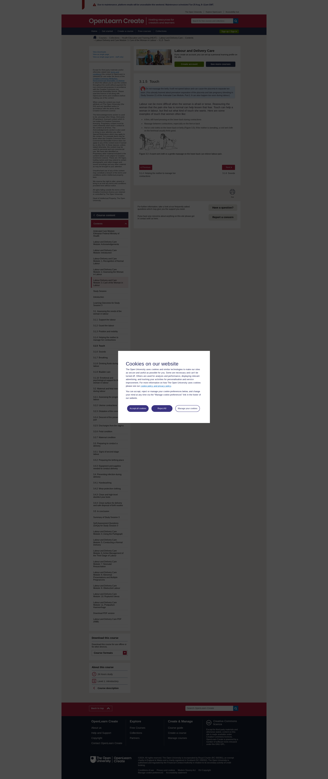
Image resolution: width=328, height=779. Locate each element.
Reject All (162, 408)
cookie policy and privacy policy (156, 386)
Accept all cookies (138, 408)
